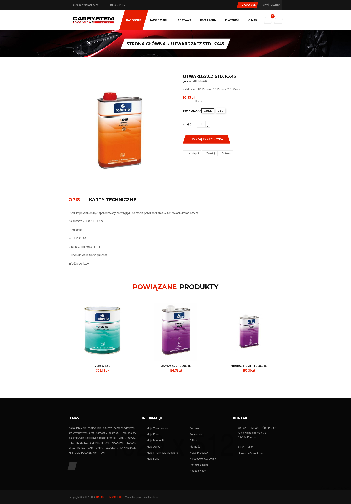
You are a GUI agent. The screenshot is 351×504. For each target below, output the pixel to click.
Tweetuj (211, 153)
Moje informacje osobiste (162, 452)
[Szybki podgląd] (106, 354)
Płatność (195, 446)
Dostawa (195, 428)
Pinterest (226, 153)
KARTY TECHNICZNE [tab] (112, 199)
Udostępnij (193, 153)
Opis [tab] (74, 199)
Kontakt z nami (199, 464)
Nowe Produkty (199, 452)
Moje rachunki (155, 440)
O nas (193, 440)
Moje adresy (154, 446)
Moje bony (153, 458)
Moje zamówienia (157, 428)
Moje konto (154, 434)
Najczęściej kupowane (203, 458)
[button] (278, 20)
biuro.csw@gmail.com (85, 4)
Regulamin (196, 434)
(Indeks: (187, 81)
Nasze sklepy (198, 470)
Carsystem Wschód (109, 497)
